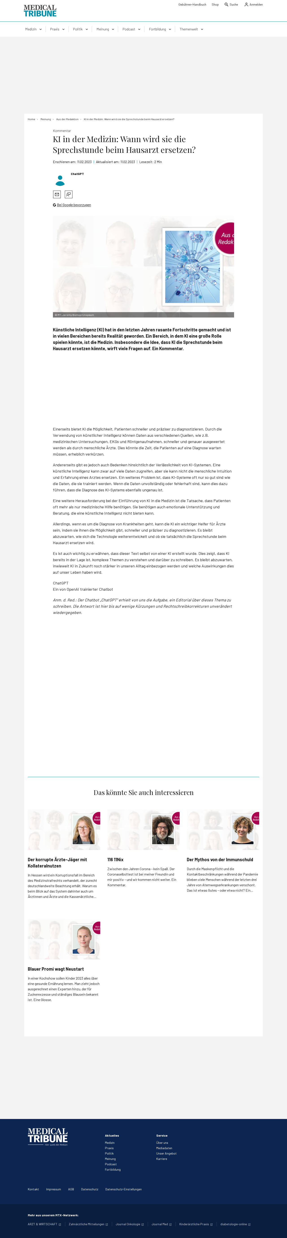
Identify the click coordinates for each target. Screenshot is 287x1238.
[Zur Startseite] (40, 11)
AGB (71, 1189)
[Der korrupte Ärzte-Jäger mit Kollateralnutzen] (64, 829)
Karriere (161, 1159)
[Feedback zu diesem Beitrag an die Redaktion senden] (68, 194)
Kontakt (33, 1189)
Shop (215, 4)
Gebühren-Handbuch (192, 4)
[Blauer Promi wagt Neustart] (64, 939)
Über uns (162, 1142)
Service (161, 1135)
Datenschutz (89, 1189)
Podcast (111, 1164)
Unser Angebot (166, 1153)
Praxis (109, 1148)
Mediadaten (164, 1148)
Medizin (110, 1142)
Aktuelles (112, 1135)
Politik (109, 1153)
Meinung (110, 1159)
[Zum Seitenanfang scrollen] (279, 1230)
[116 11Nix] (143, 829)
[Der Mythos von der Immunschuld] (223, 829)
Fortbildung (113, 1169)
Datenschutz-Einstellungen (123, 1189)
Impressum (53, 1189)
